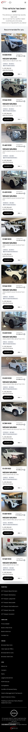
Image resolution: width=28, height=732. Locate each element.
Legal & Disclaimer (7, 678)
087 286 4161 (7, 254)
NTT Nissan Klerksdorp (8, 595)
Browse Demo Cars (7, 653)
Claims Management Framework (11, 693)
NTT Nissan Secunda (7, 610)
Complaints (5, 685)
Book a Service (6, 631)
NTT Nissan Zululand (7, 614)
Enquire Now (8, 74)
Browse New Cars (6, 645)
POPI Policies (5, 681)
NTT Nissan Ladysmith (8, 599)
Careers (3, 670)
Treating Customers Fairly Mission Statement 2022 (12, 702)
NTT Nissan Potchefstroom (9, 606)
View (19, 74)
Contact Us (4, 635)
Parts (3, 674)
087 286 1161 (7, 68)
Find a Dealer (5, 624)
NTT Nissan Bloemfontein (9, 591)
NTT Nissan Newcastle (8, 602)
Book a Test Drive (6, 628)
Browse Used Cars (7, 656)
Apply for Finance (8, 70)
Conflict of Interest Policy (9, 689)
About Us (4, 666)
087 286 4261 (8, 113)
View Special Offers (7, 649)
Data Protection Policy (8, 697)
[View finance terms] (24, 56)
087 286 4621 (8, 572)
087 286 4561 (8, 160)
